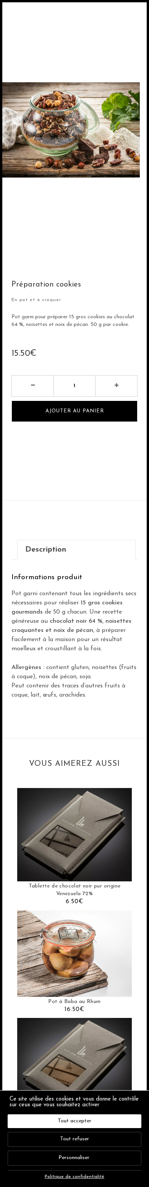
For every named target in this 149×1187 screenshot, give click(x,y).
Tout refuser (74, 1139)
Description (45, 550)
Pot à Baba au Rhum (74, 1002)
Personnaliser (73, 1158)
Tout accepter (74, 1121)
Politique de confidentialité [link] (74, 1176)
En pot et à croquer (36, 300)
